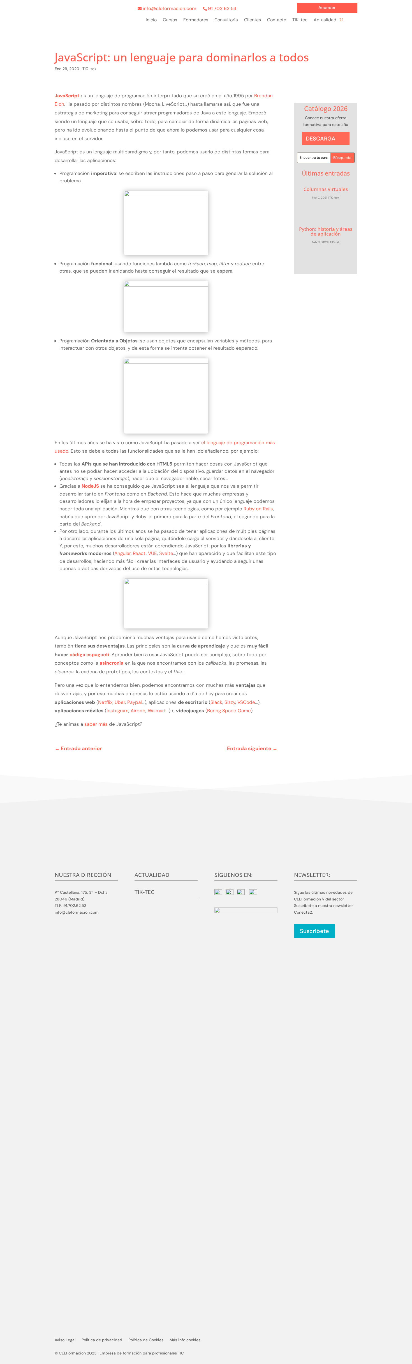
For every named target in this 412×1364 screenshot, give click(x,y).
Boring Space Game (229, 711)
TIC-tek (89, 68)
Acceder (327, 8)
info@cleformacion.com (169, 8)
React (139, 553)
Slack (216, 702)
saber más (96, 724)
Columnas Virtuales (326, 189)
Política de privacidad (102, 1340)
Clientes (252, 20)
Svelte (166, 553)
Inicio (151, 20)
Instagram (117, 711)
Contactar (206, 850)
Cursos (170, 20)
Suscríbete (314, 931)
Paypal (134, 702)
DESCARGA (320, 138)
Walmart (157, 711)
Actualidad (325, 20)
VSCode (246, 702)
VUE (152, 553)
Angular (122, 553)
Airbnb (138, 711)
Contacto (276, 20)
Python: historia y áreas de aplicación (325, 231)
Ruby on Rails (258, 509)
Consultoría (226, 20)
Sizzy (229, 702)
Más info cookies (185, 1340)
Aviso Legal (65, 1340)
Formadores (195, 20)
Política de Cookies (145, 1340)
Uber (120, 702)
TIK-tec (299, 20)
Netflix (105, 702)
